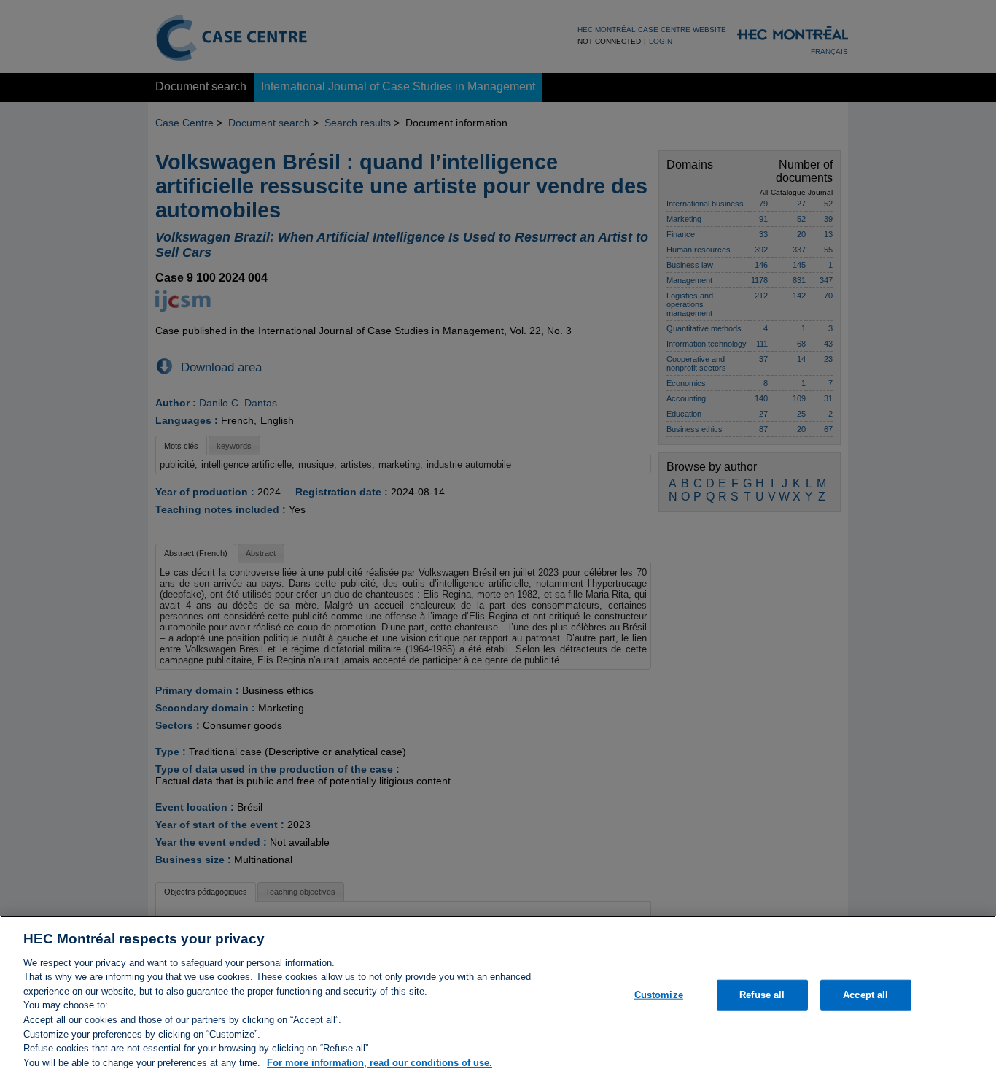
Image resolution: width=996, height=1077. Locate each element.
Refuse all (762, 994)
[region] (498, 996)
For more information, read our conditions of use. (379, 1062)
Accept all (865, 994)
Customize (658, 994)
